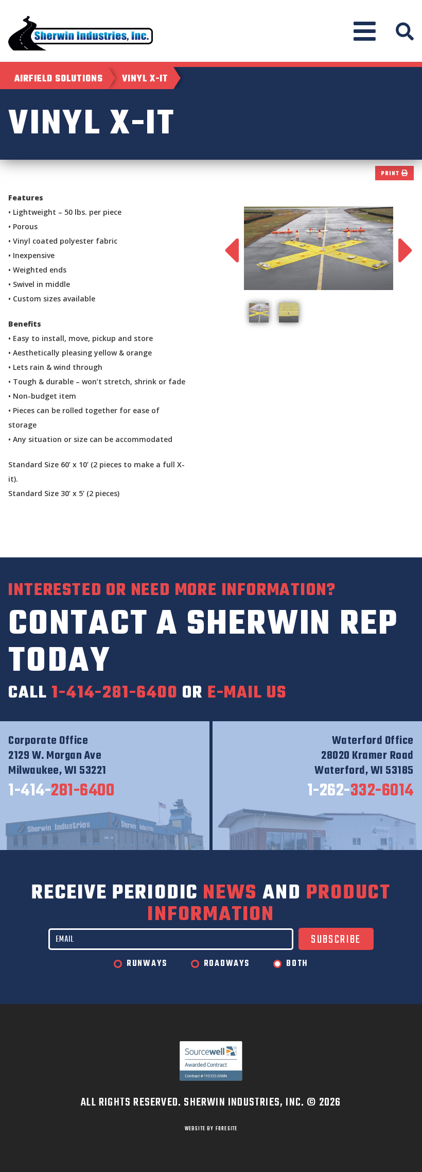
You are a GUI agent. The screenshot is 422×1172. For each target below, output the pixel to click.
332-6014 (360, 791)
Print (391, 173)
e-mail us (247, 693)
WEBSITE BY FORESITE (211, 1129)
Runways (147, 964)
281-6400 (61, 791)
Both (297, 964)
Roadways (227, 964)
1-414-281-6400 (114, 693)
